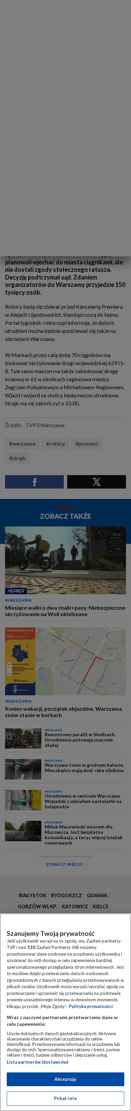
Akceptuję (65, 1079)
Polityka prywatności (91, 1006)
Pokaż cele (65, 1098)
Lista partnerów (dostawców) (37, 1062)
